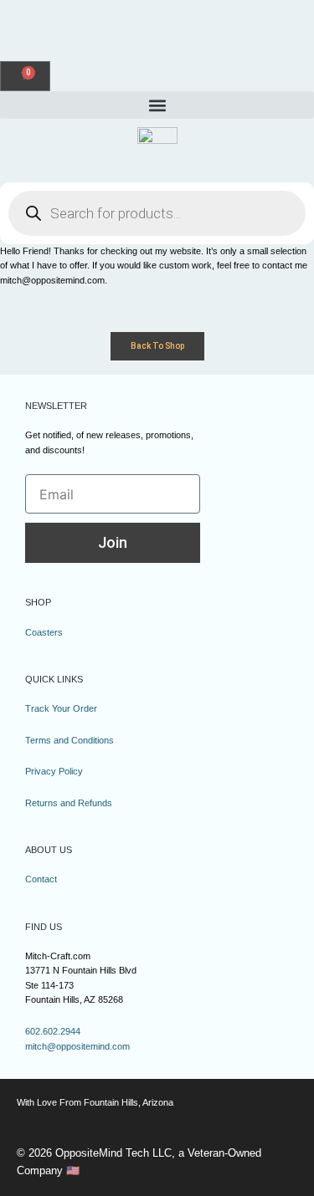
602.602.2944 (52, 1031)
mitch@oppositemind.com (77, 1046)
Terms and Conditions (69, 740)
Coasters (44, 632)
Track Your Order (61, 708)
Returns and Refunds (68, 803)
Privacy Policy (54, 771)
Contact (41, 879)
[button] (157, 105)
